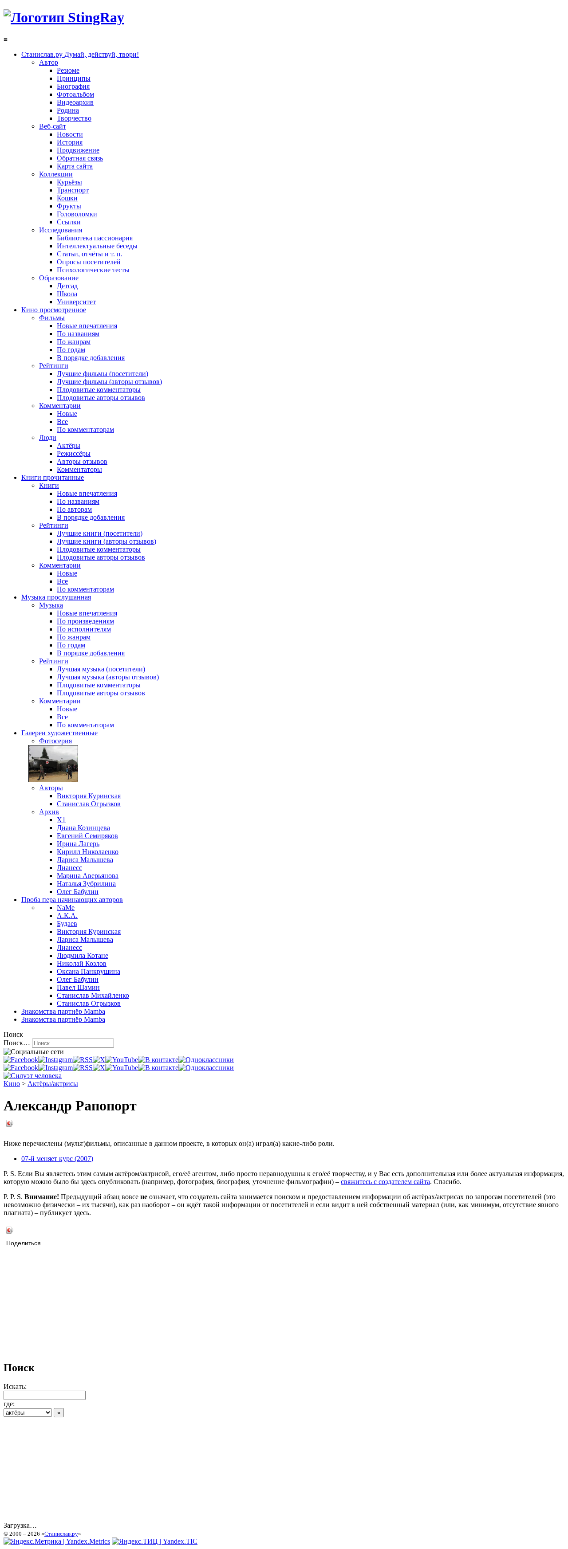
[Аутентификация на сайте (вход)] (33, 1075)
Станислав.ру (61, 1533)
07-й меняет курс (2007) (57, 1158)
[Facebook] (21, 1059)
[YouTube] (121, 1059)
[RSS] (83, 1059)
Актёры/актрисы (53, 1083)
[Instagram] (55, 1059)
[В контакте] (158, 1059)
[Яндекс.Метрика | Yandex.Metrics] (57, 1541)
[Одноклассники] (206, 1059)
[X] (99, 1059)
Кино (12, 1083)
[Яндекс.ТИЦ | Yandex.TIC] (154, 1541)
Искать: (15, 1386)
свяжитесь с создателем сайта (385, 1181)
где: (9, 1404)
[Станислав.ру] (64, 17)
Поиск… (17, 1043)
